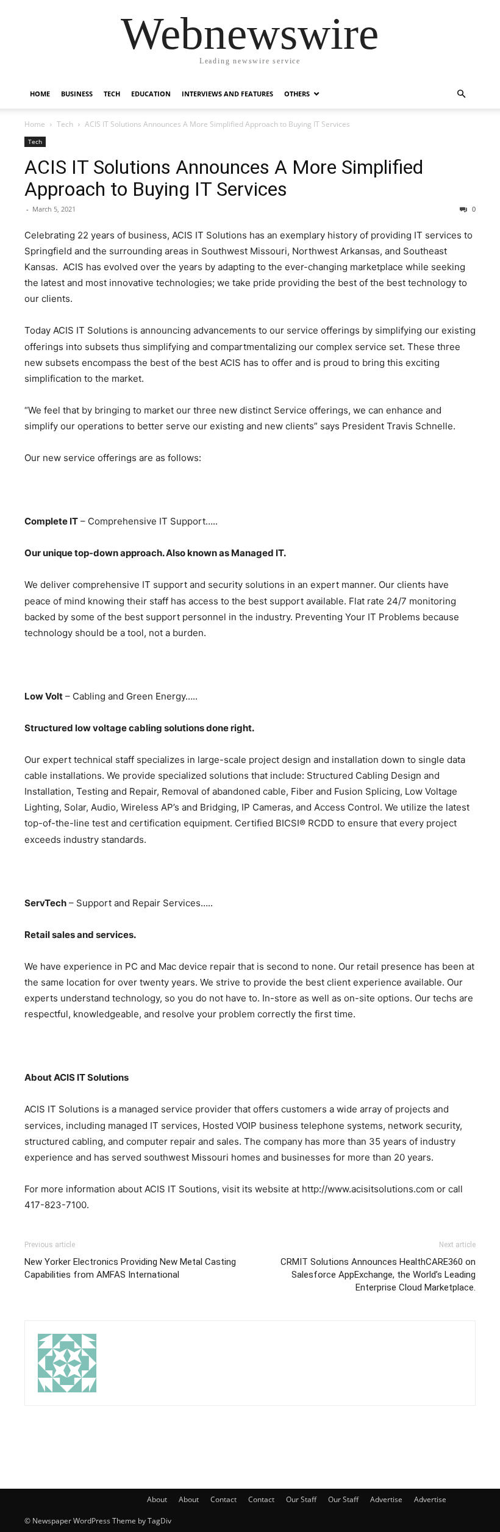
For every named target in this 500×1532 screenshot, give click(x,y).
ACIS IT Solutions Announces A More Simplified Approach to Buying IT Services (223, 178)
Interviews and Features (227, 93)
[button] (461, 94)
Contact (223, 1499)
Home (40, 93)
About (157, 1499)
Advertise (386, 1499)
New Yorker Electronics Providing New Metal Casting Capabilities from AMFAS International (130, 1268)
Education (151, 93)
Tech (112, 93)
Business (77, 93)
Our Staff (301, 1499)
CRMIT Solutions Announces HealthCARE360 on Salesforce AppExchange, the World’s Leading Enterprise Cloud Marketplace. (378, 1274)
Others (297, 93)
